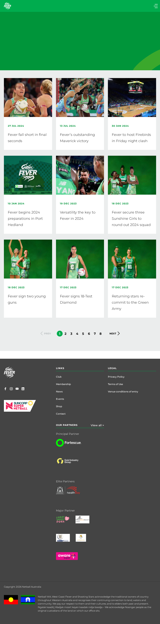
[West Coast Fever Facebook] (5, 389)
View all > (97, 425)
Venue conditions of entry (123, 391)
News (59, 391)
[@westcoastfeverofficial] (11, 389)
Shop (59, 406)
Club (58, 376)
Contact (61, 413)
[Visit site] (71, 464)
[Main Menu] (119, 6)
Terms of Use (115, 384)
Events (60, 398)
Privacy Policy (116, 376)
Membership (63, 384)
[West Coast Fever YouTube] (17, 389)
